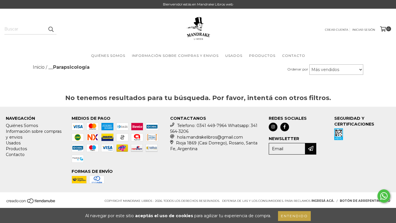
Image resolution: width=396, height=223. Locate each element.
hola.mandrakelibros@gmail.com (210, 137)
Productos (262, 55)
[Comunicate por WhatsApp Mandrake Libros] (383, 196)
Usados (233, 55)
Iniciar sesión (363, 30)
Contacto (293, 55)
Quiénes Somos (108, 55)
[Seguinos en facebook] (284, 127)
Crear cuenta (336, 30)
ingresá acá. (322, 201)
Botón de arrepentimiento (365, 201)
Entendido (294, 216)
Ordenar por (297, 69)
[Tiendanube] (31, 202)
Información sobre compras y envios (175, 55)
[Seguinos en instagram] (273, 127)
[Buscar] (51, 29)
